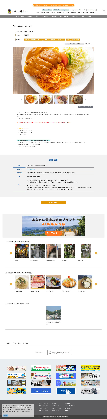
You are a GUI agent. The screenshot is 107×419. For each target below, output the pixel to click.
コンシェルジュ (56, 405)
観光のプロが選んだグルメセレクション (54, 39)
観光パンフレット (43, 405)
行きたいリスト (92, 10)
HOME (8, 343)
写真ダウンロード (43, 408)
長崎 (26, 35)
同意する (5, 415)
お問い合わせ (68, 408)
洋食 (68, 39)
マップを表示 (54, 202)
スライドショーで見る (85, 106)
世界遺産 (54, 16)
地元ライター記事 (86, 16)
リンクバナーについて (70, 405)
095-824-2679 (31, 169)
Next (90, 70)
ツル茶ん (25, 343)
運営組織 (54, 403)
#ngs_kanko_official (61, 352)
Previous (17, 70)
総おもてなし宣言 (56, 408)
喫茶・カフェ (75, 39)
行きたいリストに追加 (74, 44)
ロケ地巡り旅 (44, 16)
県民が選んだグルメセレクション (33, 39)
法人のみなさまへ (47, 10)
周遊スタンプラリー (32, 16)
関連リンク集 (55, 410)
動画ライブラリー (43, 410)
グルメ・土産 (17, 343)
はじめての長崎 (20, 16)
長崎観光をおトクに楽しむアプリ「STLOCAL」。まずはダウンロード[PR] (54, 5)
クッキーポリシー (17, 411)
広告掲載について (69, 403)
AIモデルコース (64, 16)
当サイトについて (43, 403)
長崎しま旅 (56, 10)
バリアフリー (74, 16)
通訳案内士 (67, 410)
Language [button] (65, 10)
